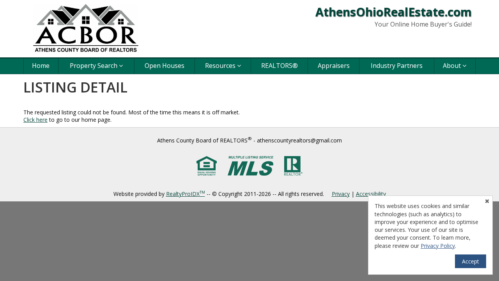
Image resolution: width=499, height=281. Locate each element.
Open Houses (164, 65)
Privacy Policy (438, 245)
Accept (470, 261)
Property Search (94, 65)
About (452, 65)
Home (41, 65)
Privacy (341, 193)
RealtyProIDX (185, 193)
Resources (221, 65)
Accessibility (371, 193)
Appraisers (334, 65)
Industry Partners (397, 65)
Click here (35, 119)
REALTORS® (279, 65)
